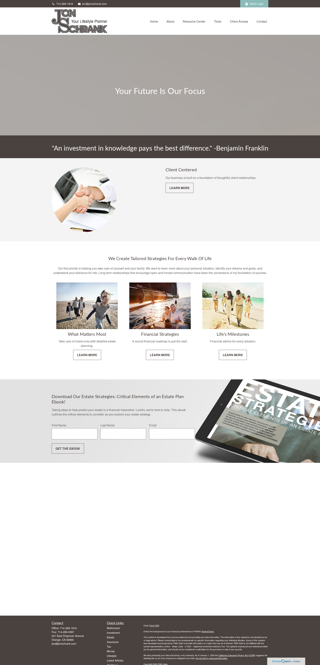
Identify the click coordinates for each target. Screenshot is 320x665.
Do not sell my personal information (211, 658)
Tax (109, 646)
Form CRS (154, 625)
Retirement (113, 628)
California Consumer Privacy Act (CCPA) (237, 655)
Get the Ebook (68, 448)
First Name (59, 425)
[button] (154, 21)
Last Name (107, 425)
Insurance (113, 642)
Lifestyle (111, 656)
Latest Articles (115, 660)
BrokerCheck (208, 631)
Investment (113, 632)
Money (111, 651)
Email (153, 425)
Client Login (257, 4)
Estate (110, 637)
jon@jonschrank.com (94, 4)
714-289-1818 (64, 4)
